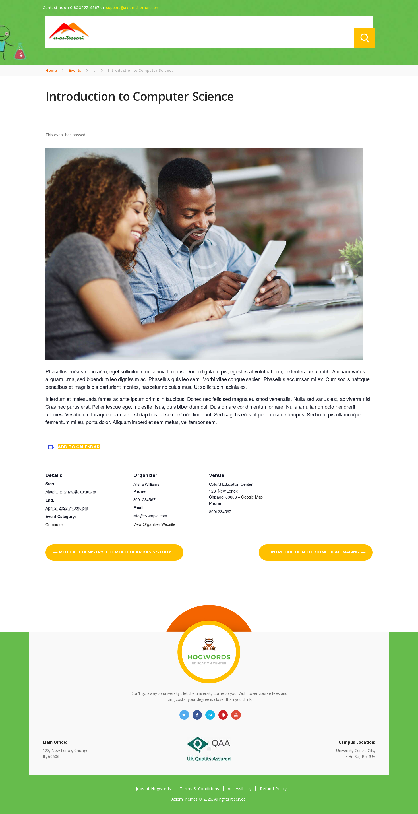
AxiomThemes (184, 799)
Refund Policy (273, 788)
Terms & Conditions (199, 788)
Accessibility (240, 788)
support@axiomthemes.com (133, 7)
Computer (54, 524)
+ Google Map (250, 497)
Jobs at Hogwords (153, 788)
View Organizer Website (154, 524)
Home (51, 70)
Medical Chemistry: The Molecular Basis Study (114, 552)
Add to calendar (79, 446)
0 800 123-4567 (85, 7)
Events (75, 70)
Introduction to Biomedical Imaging (315, 552)
